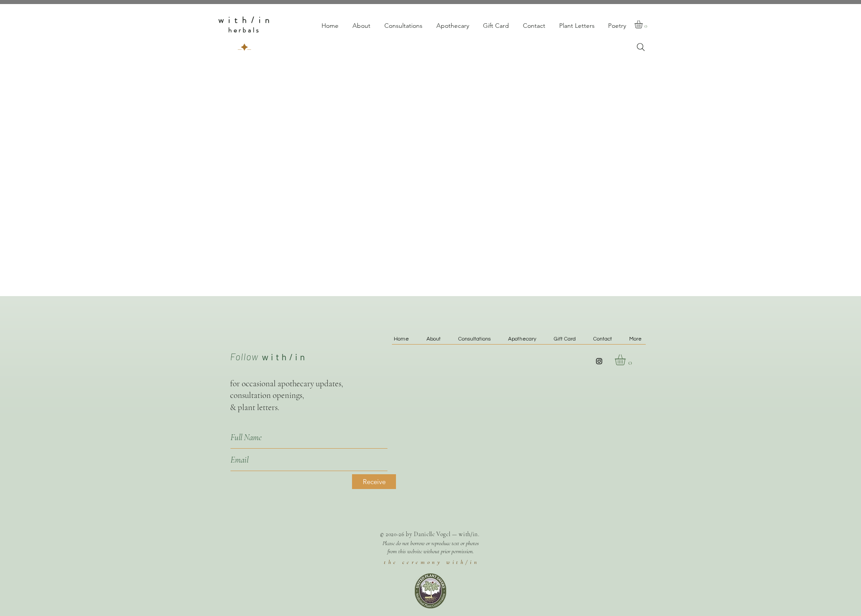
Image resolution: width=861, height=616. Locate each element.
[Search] (640, 47)
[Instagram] (599, 361)
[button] (643, 24)
